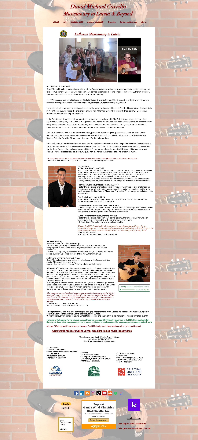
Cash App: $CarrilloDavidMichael (132, 424)
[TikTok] (98, 393)
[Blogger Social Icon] (87, 393)
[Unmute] (124, 79)
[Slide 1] (79, 79)
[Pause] (120, 79)
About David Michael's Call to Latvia (71, 331)
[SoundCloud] (110, 393)
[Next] (115, 60)
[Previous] (61, 60)
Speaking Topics (101, 331)
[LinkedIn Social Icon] (82, 393)
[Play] (120, 290)
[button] (66, 403)
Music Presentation (121, 331)
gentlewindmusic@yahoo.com (102, 341)
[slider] (148, 289)
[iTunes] (121, 393)
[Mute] (145, 290)
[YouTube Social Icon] (104, 393)
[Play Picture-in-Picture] (139, 79)
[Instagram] (93, 393)
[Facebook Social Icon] (76, 393)
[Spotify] (115, 393)
